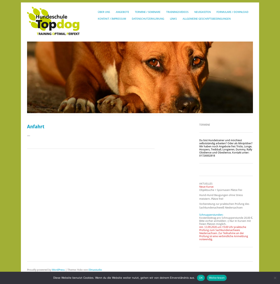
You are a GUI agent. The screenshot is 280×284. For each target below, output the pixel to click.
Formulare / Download (232, 12)
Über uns (104, 12)
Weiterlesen (217, 277)
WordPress (58, 269)
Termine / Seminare (147, 12)
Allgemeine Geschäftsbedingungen (207, 18)
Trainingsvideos (177, 12)
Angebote (122, 12)
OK (201, 277)
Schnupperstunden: (211, 214)
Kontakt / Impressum (112, 18)
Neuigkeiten (202, 12)
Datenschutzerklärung (148, 18)
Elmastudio (95, 269)
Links (173, 18)
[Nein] (275, 278)
